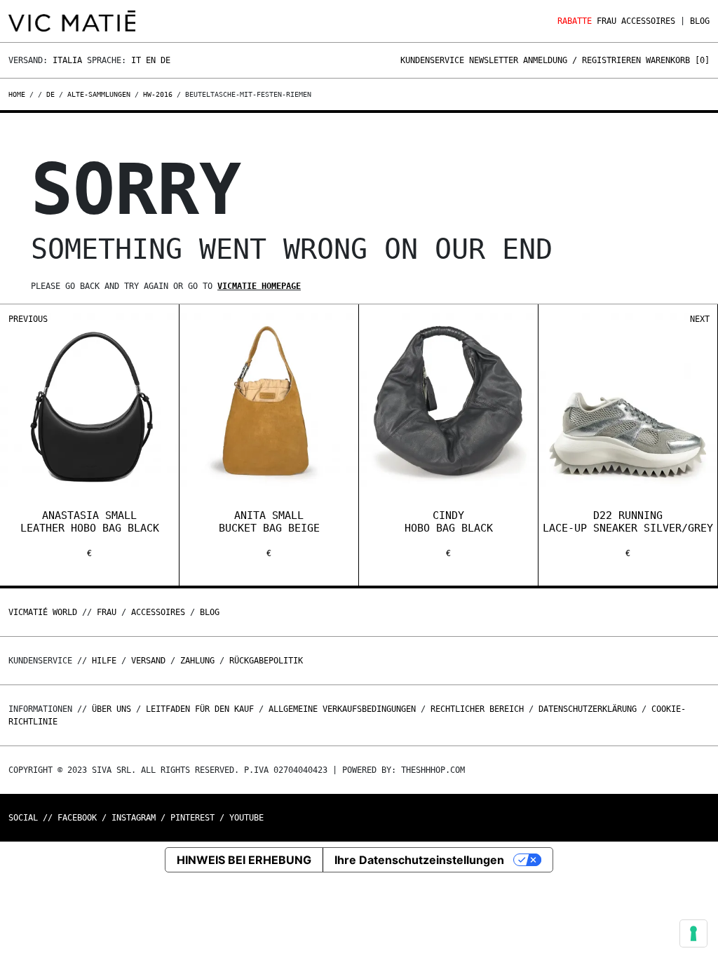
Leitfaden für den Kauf (200, 709)
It (136, 60)
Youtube (246, 818)
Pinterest (192, 818)
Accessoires (648, 21)
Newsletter (493, 60)
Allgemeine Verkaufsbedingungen (342, 709)
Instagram (133, 818)
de (50, 94)
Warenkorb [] (678, 60)
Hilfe (104, 661)
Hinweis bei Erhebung (244, 860)
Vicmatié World (42, 612)
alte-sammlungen (98, 94)
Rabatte (574, 21)
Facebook (77, 818)
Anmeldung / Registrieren (582, 60)
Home (18, 94)
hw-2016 (157, 94)
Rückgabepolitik (266, 661)
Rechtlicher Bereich (477, 709)
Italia (67, 60)
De (165, 60)
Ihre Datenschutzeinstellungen (419, 860)
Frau (606, 21)
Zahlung (197, 661)
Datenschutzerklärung (587, 709)
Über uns (114, 709)
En (151, 60)
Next (700, 319)
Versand (148, 661)
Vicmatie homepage (259, 286)
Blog (700, 21)
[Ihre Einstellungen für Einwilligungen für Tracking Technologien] (693, 933)
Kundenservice (432, 60)
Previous (28, 319)
